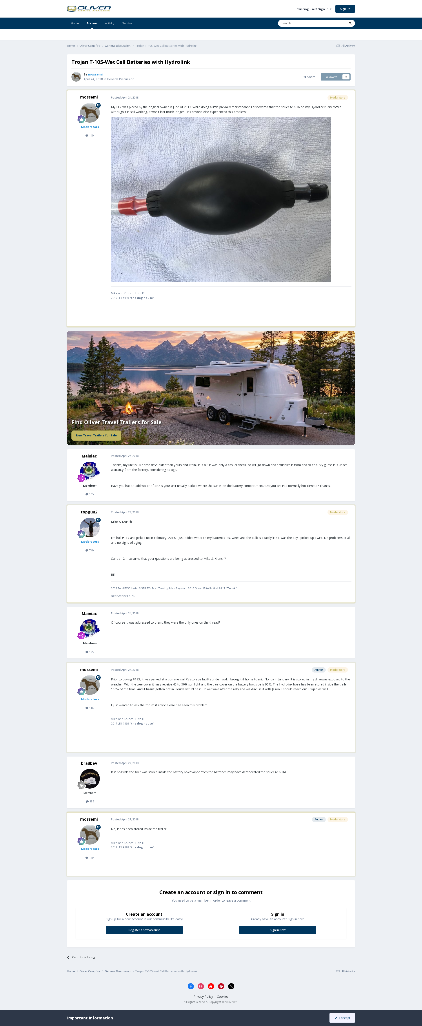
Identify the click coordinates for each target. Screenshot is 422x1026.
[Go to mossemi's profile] (76, 77)
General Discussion (120, 79)
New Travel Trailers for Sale (96, 435)
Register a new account (144, 930)
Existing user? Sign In (313, 9)
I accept (343, 1018)
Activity (109, 23)
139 (91, 801)
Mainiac (89, 456)
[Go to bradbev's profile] (90, 779)
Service (127, 23)
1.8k (91, 135)
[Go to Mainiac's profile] (90, 471)
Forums (92, 23)
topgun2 (89, 512)
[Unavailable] (221, 199)
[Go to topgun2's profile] (90, 527)
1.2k (91, 494)
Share (310, 77)
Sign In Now (278, 930)
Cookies (222, 996)
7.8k (91, 550)
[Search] (350, 23)
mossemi (89, 97)
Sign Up (345, 9)
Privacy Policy (203, 996)
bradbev (89, 763)
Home (75, 23)
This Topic (333, 23)
